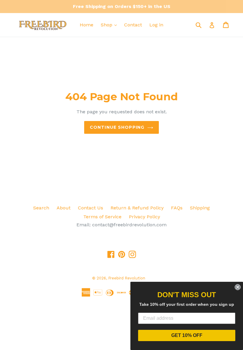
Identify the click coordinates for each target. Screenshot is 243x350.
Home (86, 25)
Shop (107, 25)
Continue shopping (117, 127)
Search (41, 208)
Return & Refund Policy (137, 208)
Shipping (200, 208)
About (64, 208)
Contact (133, 25)
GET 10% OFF (186, 335)
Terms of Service (102, 216)
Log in (156, 25)
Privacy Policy (144, 216)
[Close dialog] (238, 287)
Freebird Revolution (126, 278)
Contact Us (90, 208)
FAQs (177, 208)
